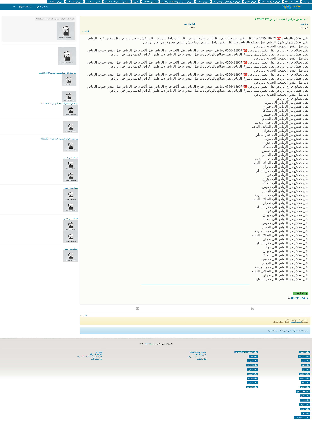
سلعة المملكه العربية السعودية (246, 352)
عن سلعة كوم (96, 359)
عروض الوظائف (56, 1)
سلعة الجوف (304, 405)
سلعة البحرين (252, 369)
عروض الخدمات (150, 1)
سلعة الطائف (304, 374)
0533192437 (299, 298)
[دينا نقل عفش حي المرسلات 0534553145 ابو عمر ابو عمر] (70, 225)
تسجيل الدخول (41, 6)
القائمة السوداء (291, 1)
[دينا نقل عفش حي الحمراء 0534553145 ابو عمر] (70, 237)
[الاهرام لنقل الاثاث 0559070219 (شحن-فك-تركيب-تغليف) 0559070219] (70, 176)
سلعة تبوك (305, 413)
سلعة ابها (306, 369)
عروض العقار (250, 1)
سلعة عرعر (305, 409)
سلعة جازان (305, 396)
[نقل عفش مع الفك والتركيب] (70, 195)
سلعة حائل (305, 383)
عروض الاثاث (203, 1)
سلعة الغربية (252, 378)
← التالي (85, 31)
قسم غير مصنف (93, 1)
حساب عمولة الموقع (198, 352)
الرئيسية (306, 1)
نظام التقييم (201, 359)
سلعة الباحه (305, 387)
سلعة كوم (148, 343)
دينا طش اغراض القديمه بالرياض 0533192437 (54, 19)
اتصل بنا (99, 352)
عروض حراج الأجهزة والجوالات (227, 1)
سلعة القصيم (304, 378)
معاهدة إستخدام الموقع (197, 357)
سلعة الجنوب (252, 383)
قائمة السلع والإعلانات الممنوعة (89, 357)
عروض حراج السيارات (270, 1)
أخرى (136, 1)
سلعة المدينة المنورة (302, 418)
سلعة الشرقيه (304, 356)
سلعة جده (305, 361)
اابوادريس (188, 24)
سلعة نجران (305, 400)
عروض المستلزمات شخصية (117, 1)
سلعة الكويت (252, 361)
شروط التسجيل (200, 354)
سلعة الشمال (252, 374)
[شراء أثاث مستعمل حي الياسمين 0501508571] (70, 164)
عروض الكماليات (74, 1)
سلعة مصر (253, 356)
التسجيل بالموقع (25, 6)
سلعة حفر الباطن (303, 391)
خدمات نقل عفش (71, 158)
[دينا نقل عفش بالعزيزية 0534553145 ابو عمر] (70, 256)
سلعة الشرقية (252, 387)
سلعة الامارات (252, 365)
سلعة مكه (305, 365)
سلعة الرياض (304, 352)
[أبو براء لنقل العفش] (70, 206)
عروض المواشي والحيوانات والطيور (177, 1)
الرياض (303, 24)
